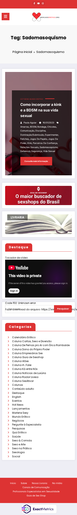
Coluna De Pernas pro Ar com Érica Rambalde (41, 345)
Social (16, 456)
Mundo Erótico (21, 416)
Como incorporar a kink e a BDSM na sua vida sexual (40, 110)
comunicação (27, 130)
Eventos (17, 401)
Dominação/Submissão (32, 135)
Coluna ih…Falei (21, 365)
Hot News (17, 404)
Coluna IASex (20, 361)
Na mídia (57, 483)
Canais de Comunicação (36, 487)
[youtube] (38, 3)
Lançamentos (21, 408)
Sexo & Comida (22, 440)
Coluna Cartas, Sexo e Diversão (32, 341)
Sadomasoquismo (49, 147)
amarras (24, 126)
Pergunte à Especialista (26, 424)
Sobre (24, 483)
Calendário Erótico (24, 337)
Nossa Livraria (39, 483)
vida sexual (49, 151)
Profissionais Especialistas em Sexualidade (36, 491)
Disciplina (40, 130)
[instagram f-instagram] (43, 3)
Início (13, 483)
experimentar (51, 135)
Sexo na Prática (22, 448)
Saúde (16, 436)
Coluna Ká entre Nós (25, 369)
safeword (25, 151)
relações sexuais (29, 147)
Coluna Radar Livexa (25, 377)
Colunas (17, 385)
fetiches (24, 139)
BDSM (33, 126)
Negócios (18, 420)
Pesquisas (18, 428)
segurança (36, 151)
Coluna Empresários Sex (27, 353)
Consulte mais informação (36, 161)
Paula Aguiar (30, 122)
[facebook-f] (34, 3)
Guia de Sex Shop (36, 495)
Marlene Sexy (20, 413)
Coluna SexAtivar (23, 381)
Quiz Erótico (19, 432)
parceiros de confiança (45, 143)
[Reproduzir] (10, 314)
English (16, 397)
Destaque (18, 393)
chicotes (51, 126)
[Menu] (5, 16)
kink (29, 143)
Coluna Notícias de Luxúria (29, 373)
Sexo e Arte (18, 444)
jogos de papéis (38, 139)
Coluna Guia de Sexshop (28, 357)
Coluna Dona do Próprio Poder (31, 349)
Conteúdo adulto (23, 389)
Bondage (41, 126)
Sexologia (18, 452)
